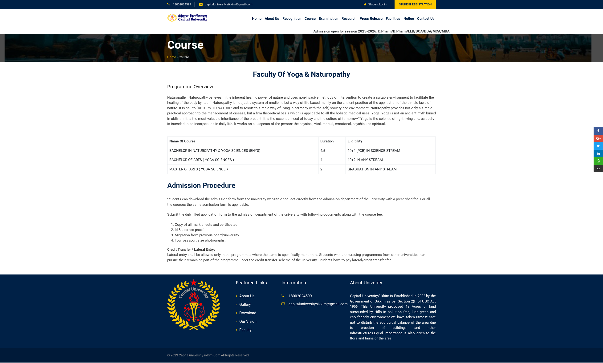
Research (349, 18)
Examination (328, 18)
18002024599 (181, 4)
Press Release (371, 18)
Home (256, 18)
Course (310, 18)
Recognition (291, 18)
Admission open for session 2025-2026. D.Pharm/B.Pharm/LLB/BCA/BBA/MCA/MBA (365, 31)
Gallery (245, 304)
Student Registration (415, 4)
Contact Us (426, 18)
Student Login (377, 4)
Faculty (245, 330)
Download (247, 313)
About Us (272, 18)
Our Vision (248, 321)
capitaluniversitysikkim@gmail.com (318, 304)
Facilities (393, 18)
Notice (408, 18)
